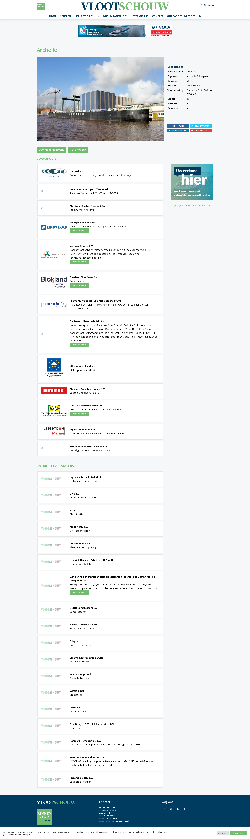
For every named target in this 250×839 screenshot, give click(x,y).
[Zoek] (200, 16)
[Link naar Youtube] (213, 5)
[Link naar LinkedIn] (209, 5)
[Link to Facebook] (164, 808)
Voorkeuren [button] (223, 833)
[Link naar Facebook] (201, 5)
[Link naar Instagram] (205, 5)
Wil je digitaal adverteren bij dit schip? (191, 205)
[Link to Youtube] (184, 808)
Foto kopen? (78, 149)
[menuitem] (52, 16)
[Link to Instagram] (170, 808)
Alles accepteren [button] (238, 833)
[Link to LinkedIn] (177, 808)
